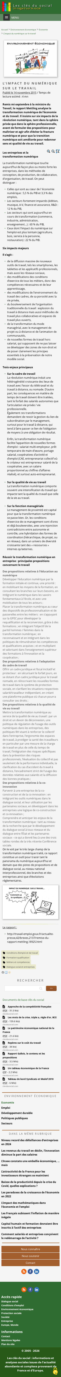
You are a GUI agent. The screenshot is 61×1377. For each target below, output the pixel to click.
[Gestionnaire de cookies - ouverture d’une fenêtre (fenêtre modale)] (55, 1371)
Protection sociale (11, 1313)
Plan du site (7, 1344)
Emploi (5, 1108)
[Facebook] (3, 973)
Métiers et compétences (18, 962)
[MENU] (6, 17)
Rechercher (30, 980)
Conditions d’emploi (12, 1305)
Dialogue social (9, 1301)
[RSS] (24, 1271)
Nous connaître (30, 1249)
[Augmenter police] (49, 151)
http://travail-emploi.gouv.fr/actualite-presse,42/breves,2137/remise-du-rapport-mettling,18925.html (30, 938)
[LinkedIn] (6, 973)
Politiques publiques (14, 1118)
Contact (30, 1263)
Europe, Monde (9, 1324)
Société (5, 1317)
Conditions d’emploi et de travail (22, 952)
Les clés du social (33, 6)
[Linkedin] (36, 1271)
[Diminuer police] (53, 151)
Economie (7, 1102)
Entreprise (7, 1321)
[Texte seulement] (58, 151)
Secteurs (6, 1123)
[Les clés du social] (6, 12)
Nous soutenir (30, 1256)
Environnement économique (17, 1309)
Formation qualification (18, 957)
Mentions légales (10, 1340)
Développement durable (17, 1113)
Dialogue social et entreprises (21, 966)
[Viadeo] (9, 973)
